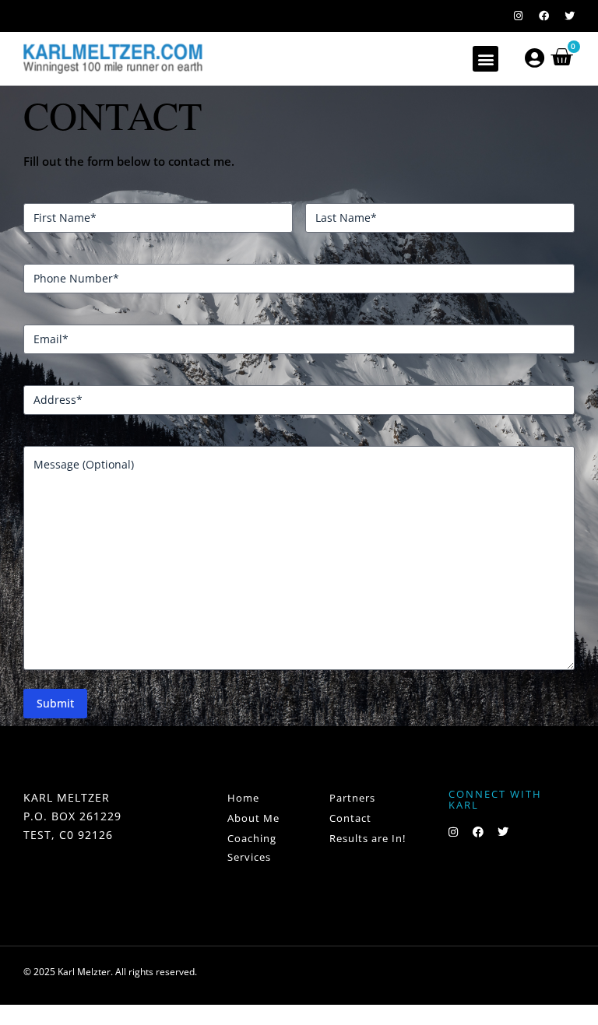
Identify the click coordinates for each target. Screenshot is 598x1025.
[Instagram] (518, 16)
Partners (352, 798)
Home (243, 798)
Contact (350, 818)
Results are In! (367, 838)
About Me (253, 818)
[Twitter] (570, 16)
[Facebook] (544, 16)
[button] (485, 59)
